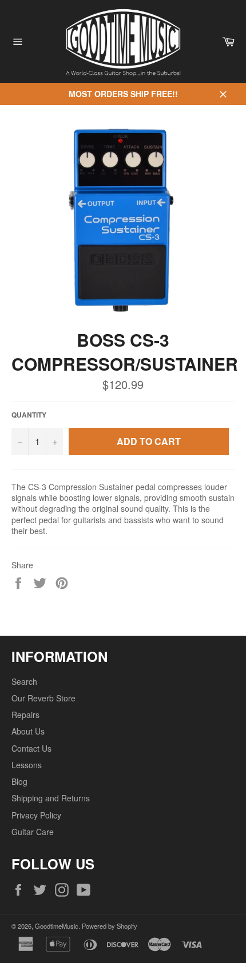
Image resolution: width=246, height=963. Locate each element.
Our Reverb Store (43, 698)
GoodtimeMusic (56, 925)
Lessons (26, 765)
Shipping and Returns (50, 798)
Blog (19, 781)
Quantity (28, 415)
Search (24, 681)
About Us (28, 731)
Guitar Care (32, 831)
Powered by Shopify (109, 925)
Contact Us (31, 748)
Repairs (25, 714)
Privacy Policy (36, 815)
